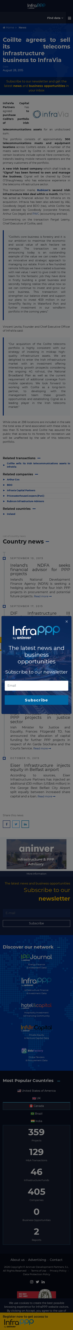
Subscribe (36, 700)
